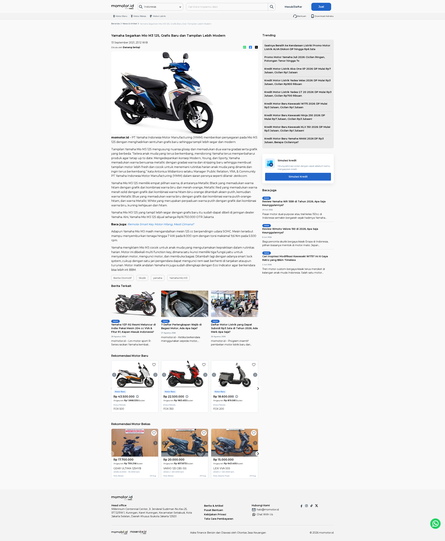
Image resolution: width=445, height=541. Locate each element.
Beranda (115, 23)
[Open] (180, 7)
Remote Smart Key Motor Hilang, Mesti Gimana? (161, 224)
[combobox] (158, 6)
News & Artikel (130, 23)
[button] (122, 278)
